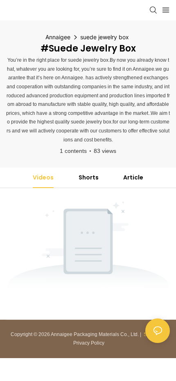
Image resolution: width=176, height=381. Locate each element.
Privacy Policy (88, 343)
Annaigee (57, 37)
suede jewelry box (104, 37)
